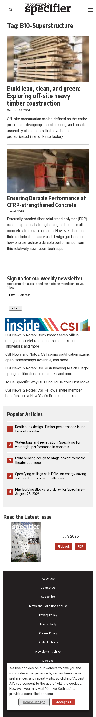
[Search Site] (10, 10)
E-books (48, 660)
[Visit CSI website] (48, 324)
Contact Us (48, 587)
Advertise (48, 578)
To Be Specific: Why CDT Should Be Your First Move (47, 382)
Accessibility (48, 624)
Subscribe (48, 596)
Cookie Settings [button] (34, 702)
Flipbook (63, 546)
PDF (80, 546)
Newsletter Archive (48, 651)
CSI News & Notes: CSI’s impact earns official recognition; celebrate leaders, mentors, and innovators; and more (42, 341)
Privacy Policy (48, 615)
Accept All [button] (63, 702)
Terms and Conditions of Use (48, 606)
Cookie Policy (48, 633)
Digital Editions (48, 642)
